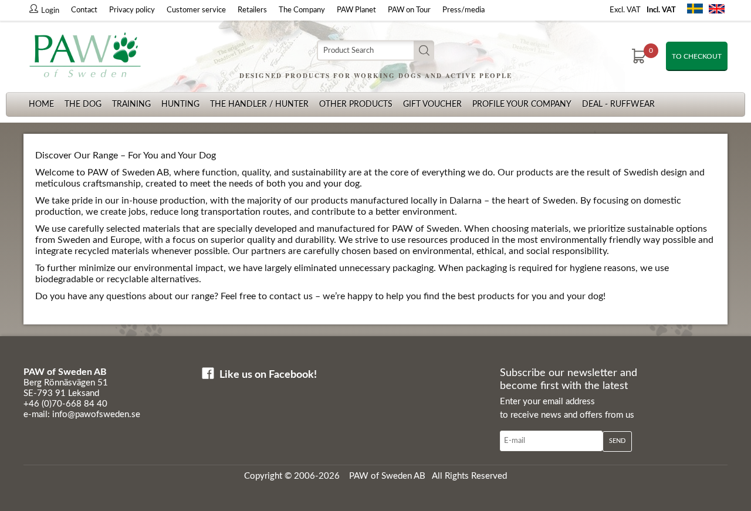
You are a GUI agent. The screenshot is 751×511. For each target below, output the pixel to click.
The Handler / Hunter (259, 104)
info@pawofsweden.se (96, 414)
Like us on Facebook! (268, 375)
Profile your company (521, 104)
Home (41, 104)
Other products (356, 104)
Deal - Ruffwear (618, 104)
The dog (83, 104)
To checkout (697, 56)
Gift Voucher (432, 104)
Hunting (180, 104)
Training (131, 104)
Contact (84, 10)
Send (617, 441)
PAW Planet (356, 10)
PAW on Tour (409, 10)
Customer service (196, 10)
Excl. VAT (625, 10)
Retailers (252, 10)
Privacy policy (132, 10)
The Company (302, 10)
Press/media (463, 10)
